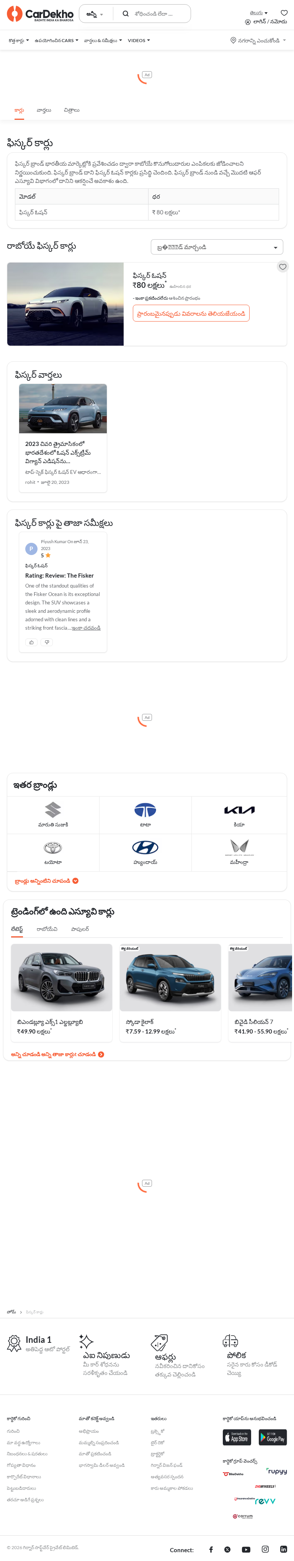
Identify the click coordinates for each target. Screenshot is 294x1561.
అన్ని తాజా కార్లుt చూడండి (68, 1054)
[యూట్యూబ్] (246, 1550)
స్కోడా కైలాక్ (140, 1021)
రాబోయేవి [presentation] (47, 929)
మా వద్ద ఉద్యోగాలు (23, 1442)
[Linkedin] (283, 1550)
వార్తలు (44, 109)
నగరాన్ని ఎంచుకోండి (258, 40)
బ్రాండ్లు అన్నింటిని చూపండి (42, 880)
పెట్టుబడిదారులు (21, 1488)
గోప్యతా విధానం (21, 1465)
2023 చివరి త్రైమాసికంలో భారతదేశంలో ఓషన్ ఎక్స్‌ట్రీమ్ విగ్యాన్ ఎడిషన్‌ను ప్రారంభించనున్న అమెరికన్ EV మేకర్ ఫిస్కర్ (59, 461)
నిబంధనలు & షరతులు (27, 1453)
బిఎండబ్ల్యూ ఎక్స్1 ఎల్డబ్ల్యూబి (50, 1021)
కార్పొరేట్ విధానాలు (24, 1476)
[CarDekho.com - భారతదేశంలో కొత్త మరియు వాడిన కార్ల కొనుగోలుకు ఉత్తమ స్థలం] (40, 14)
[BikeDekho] (233, 1474)
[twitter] (227, 1550)
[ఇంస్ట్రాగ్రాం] (265, 1550)
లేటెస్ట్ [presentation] (17, 929)
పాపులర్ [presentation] (80, 929)
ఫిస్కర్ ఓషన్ (150, 275)
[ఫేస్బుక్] (211, 1550)
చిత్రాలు (72, 109)
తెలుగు (256, 12)
